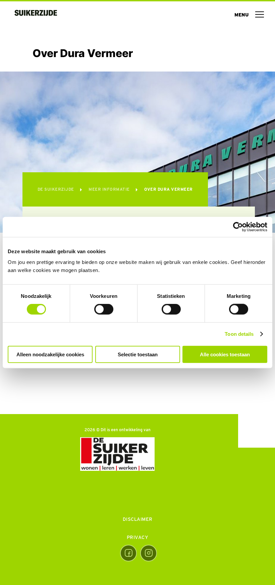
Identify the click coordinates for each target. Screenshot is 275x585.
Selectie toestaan (138, 354)
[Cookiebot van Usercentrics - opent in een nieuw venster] (238, 227)
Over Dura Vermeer (168, 189)
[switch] (103, 309)
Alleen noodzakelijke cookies (50, 354)
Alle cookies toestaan (225, 354)
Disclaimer (138, 519)
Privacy (138, 537)
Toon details (239, 334)
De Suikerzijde (56, 189)
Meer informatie (110, 189)
